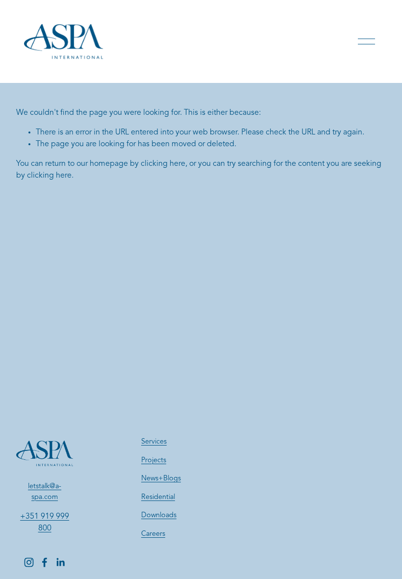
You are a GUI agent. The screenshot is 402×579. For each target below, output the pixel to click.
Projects (153, 460)
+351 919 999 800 (44, 522)
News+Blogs (161, 478)
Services (154, 442)
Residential (158, 497)
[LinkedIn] (60, 562)
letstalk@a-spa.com (44, 492)
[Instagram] (29, 562)
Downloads (158, 515)
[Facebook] (45, 562)
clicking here (163, 164)
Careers (153, 534)
